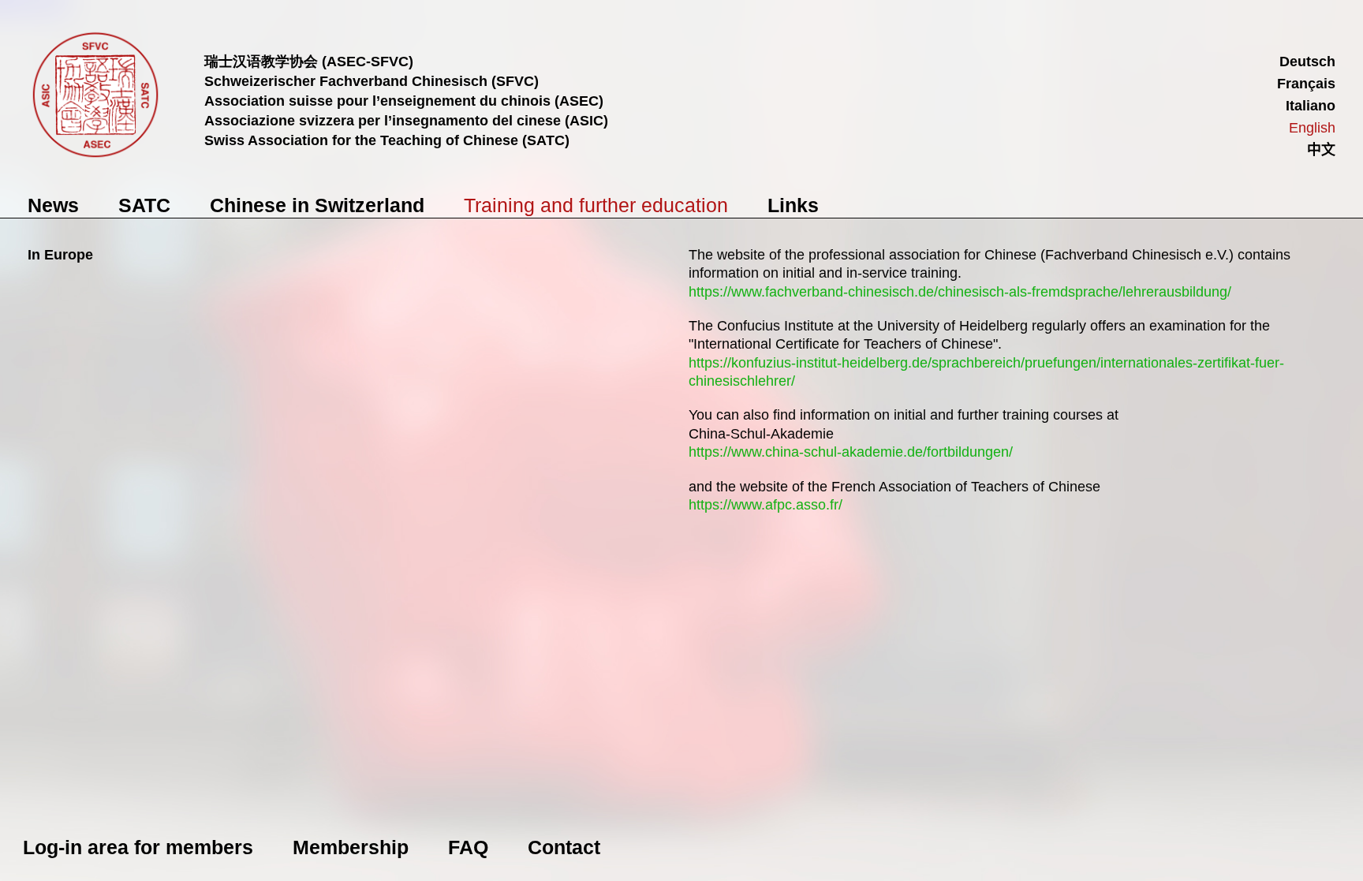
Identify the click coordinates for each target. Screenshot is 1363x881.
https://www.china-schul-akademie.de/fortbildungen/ (851, 452)
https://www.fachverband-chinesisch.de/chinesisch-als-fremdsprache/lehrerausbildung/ (960, 292)
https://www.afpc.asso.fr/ (765, 505)
